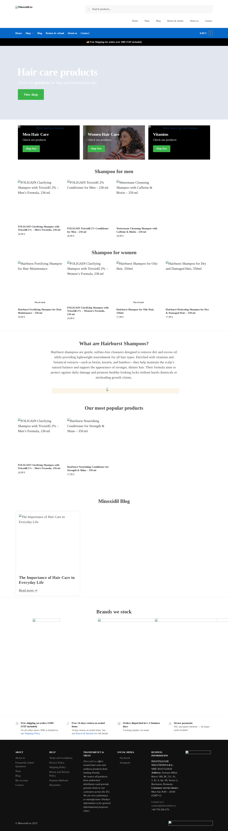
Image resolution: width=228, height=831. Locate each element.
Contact (208, 21)
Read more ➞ (28, 590)
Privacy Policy (56, 762)
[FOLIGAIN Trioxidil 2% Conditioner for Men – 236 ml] (89, 202)
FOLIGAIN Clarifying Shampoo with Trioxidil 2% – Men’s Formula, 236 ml (39, 228)
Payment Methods (58, 780)
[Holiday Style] (179, 142)
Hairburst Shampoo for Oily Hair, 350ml (135, 311)
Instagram (125, 762)
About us (194, 21)
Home (135, 21)
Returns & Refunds (84, 733)
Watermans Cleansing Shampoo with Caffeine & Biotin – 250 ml (136, 230)
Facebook (125, 758)
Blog (158, 21)
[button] (206, 33)
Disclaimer (55, 785)
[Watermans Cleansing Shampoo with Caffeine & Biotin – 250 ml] (138, 202)
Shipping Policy (32, 733)
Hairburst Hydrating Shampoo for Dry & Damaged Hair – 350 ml (187, 311)
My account (21, 780)
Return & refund (175, 21)
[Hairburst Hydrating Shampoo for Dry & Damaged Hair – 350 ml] (188, 283)
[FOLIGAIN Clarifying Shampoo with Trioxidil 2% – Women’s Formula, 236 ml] (89, 282)
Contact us (157, 802)
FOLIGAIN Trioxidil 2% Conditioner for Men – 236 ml (88, 230)
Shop (146, 21)
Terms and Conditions (60, 758)
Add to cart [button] (40, 241)
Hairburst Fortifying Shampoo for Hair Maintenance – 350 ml (40, 311)
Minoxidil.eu (90, 761)
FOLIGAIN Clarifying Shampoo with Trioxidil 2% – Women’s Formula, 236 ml (88, 311)
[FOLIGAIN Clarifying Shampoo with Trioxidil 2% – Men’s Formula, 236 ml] (40, 201)
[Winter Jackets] (114, 142)
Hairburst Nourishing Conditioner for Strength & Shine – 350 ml (88, 469)
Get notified (40, 324)
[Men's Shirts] (49, 142)
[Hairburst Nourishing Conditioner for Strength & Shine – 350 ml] (89, 440)
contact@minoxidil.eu (163, 805)
